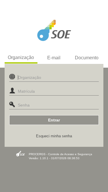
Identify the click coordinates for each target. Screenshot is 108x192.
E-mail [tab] (53, 57)
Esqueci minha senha (54, 136)
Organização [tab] (21, 57)
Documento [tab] (86, 57)
